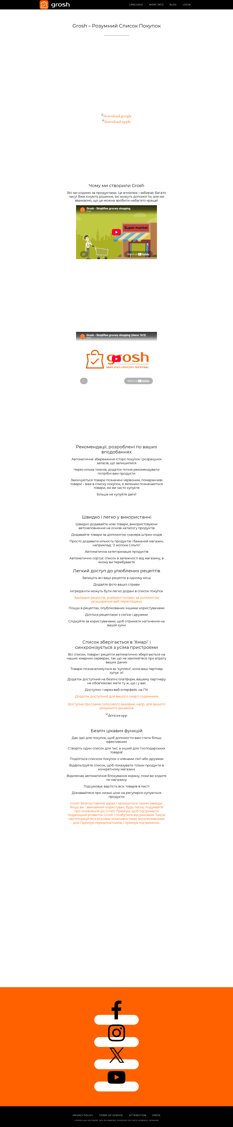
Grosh (64, 4)
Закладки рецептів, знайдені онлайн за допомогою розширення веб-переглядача (116, 600)
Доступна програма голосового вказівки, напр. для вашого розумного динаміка (116, 706)
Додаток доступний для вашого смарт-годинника (116, 696)
